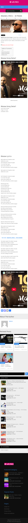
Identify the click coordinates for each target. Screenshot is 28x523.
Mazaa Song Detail (6, 52)
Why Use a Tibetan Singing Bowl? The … (15, 495)
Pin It (19, 35)
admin (11, 321)
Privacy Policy (7, 511)
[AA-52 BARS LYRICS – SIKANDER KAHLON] (20, 339)
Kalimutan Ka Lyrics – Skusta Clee (16, 478)
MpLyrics (10, 519)
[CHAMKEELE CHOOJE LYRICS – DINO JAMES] (6, 339)
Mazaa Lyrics (4, 54)
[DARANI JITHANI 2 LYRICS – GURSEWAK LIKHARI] (6, 358)
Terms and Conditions (9, 513)
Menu (2, 7)
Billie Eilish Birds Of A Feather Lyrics (16, 484)
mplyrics (4, 18)
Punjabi (17, 18)
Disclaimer (6, 509)
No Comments (24, 18)
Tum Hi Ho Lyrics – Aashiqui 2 (16, 472)
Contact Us (6, 506)
